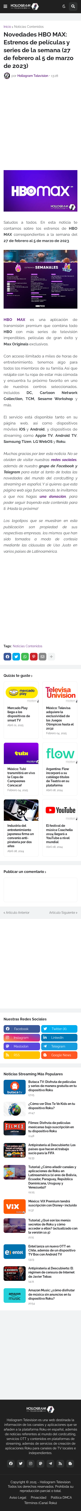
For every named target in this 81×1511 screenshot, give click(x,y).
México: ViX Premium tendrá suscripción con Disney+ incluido (52, 1203)
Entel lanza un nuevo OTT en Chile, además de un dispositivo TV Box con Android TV (51, 1250)
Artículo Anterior (17, 912)
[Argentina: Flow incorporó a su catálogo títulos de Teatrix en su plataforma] (60, 753)
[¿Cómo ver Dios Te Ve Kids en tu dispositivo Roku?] (15, 1109)
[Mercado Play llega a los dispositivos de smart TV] (21, 692)
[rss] (60, 1464)
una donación (53, 496)
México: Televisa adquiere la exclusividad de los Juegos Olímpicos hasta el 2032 (60, 718)
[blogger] (70, 1464)
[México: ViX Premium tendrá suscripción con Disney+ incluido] (15, 1206)
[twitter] (21, 1464)
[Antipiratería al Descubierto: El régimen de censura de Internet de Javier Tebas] (15, 1273)
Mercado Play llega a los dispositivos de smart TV (18, 714)
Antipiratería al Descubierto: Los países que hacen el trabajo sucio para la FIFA (52, 1149)
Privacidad (38, 1497)
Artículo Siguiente (62, 912)
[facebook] (11, 1464)
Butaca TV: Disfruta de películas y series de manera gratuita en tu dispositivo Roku (52, 1086)
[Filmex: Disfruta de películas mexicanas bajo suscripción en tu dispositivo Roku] (15, 1128)
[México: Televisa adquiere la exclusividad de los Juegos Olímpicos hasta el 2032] (60, 692)
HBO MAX (14, 319)
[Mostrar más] (51, 656)
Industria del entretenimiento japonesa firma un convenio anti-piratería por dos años (20, 836)
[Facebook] (7, 656)
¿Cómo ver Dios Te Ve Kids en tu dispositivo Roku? (51, 1106)
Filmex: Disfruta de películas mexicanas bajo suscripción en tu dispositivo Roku (51, 1127)
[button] (5, 6)
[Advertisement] (40, 124)
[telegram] (50, 1464)
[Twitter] (16, 656)
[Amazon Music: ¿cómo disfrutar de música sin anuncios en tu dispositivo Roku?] (15, 1295)
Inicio (7, 26)
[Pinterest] (34, 656)
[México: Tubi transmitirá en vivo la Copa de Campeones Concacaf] (21, 753)
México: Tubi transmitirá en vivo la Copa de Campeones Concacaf (21, 777)
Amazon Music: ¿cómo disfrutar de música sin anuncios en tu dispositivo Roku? (51, 1294)
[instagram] (30, 1464)
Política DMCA (61, 1497)
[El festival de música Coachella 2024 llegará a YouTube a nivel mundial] (60, 810)
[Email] (42, 656)
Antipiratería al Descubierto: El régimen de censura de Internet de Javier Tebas (51, 1272)
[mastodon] (40, 1464)
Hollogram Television (55, 1482)
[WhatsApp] (25, 656)
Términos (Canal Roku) (40, 1503)
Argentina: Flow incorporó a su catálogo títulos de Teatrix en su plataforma (57, 777)
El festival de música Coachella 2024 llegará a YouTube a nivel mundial (59, 834)
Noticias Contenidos (29, 26)
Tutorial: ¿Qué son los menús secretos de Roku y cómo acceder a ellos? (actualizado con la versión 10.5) (52, 1226)
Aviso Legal (17, 1497)
